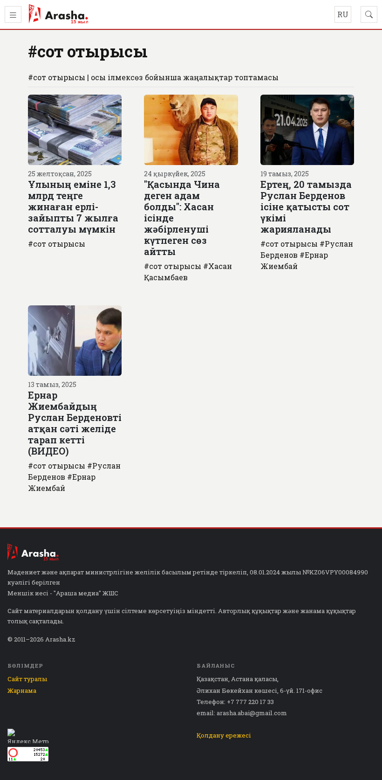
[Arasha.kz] (58, 14)
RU (342, 14)
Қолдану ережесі (224, 735)
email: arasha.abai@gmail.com (242, 713)
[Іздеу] (369, 14)
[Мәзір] (13, 14)
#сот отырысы (56, 243)
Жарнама (21, 690)
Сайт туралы (27, 679)
